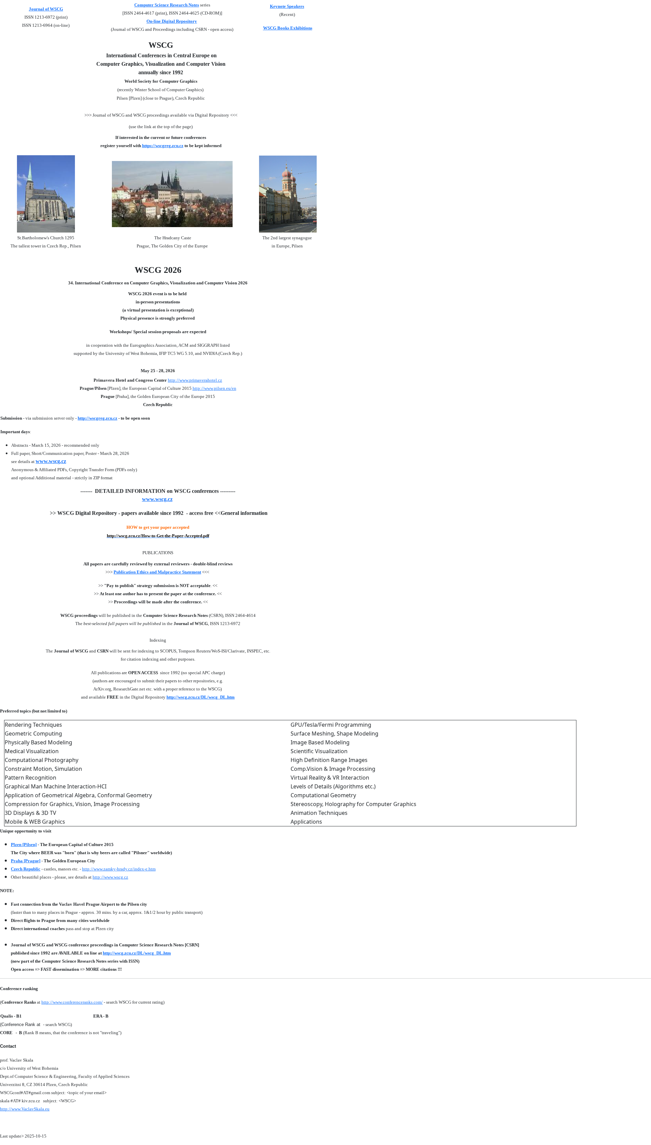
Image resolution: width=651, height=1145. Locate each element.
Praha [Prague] (25, 860)
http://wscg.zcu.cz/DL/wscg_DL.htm (200, 697)
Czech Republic (25, 868)
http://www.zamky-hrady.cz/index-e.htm (119, 868)
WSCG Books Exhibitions (287, 28)
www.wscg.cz (51, 461)
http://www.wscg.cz (110, 877)
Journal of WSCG (46, 9)
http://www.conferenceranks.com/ (72, 1002)
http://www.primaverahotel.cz (195, 380)
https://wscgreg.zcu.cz (162, 145)
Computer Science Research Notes (166, 4)
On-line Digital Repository (171, 21)
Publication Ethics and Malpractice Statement (157, 572)
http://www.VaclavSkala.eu (25, 1108)
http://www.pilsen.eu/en (214, 388)
